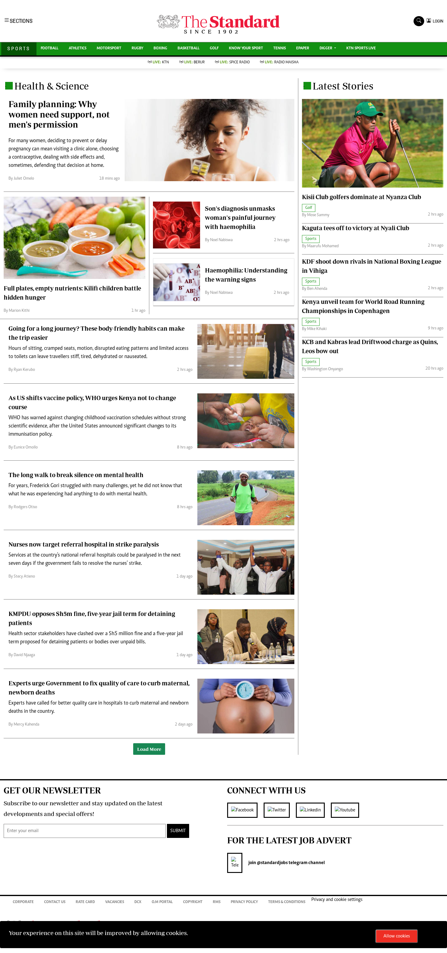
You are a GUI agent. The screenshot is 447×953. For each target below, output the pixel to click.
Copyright (193, 902)
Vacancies (114, 902)
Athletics (77, 49)
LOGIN (437, 21)
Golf (214, 49)
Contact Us (54, 902)
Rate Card (85, 902)
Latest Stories (343, 85)
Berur (194, 63)
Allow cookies (396, 936)
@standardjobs (272, 862)
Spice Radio (235, 63)
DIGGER (326, 49)
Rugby (137, 49)
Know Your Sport (246, 49)
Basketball (188, 49)
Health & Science (51, 85)
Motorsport (109, 49)
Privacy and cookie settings (336, 899)
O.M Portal (162, 902)
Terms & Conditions (286, 902)
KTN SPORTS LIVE (361, 49)
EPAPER (302, 49)
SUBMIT (178, 830)
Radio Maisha (282, 63)
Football (49, 49)
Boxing (160, 49)
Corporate (23, 902)
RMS (216, 902)
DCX (137, 902)
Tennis (279, 49)
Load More (149, 749)
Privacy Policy (244, 902)
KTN (161, 63)
